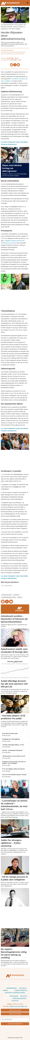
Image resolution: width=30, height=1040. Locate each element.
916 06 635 (15, 1000)
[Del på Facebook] (11, 64)
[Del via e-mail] (18, 64)
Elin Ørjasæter (14, 996)
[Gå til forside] (12, 3)
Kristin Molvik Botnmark (19, 998)
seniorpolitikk (6, 594)
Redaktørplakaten (11, 988)
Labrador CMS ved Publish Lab (18, 1006)
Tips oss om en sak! (15, 1010)
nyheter (16, 594)
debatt (20, 597)
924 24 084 (23, 996)
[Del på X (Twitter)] (15, 64)
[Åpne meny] (27, 3)
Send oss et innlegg (15, 1014)
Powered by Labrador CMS (15, 1037)
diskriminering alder (9, 597)
